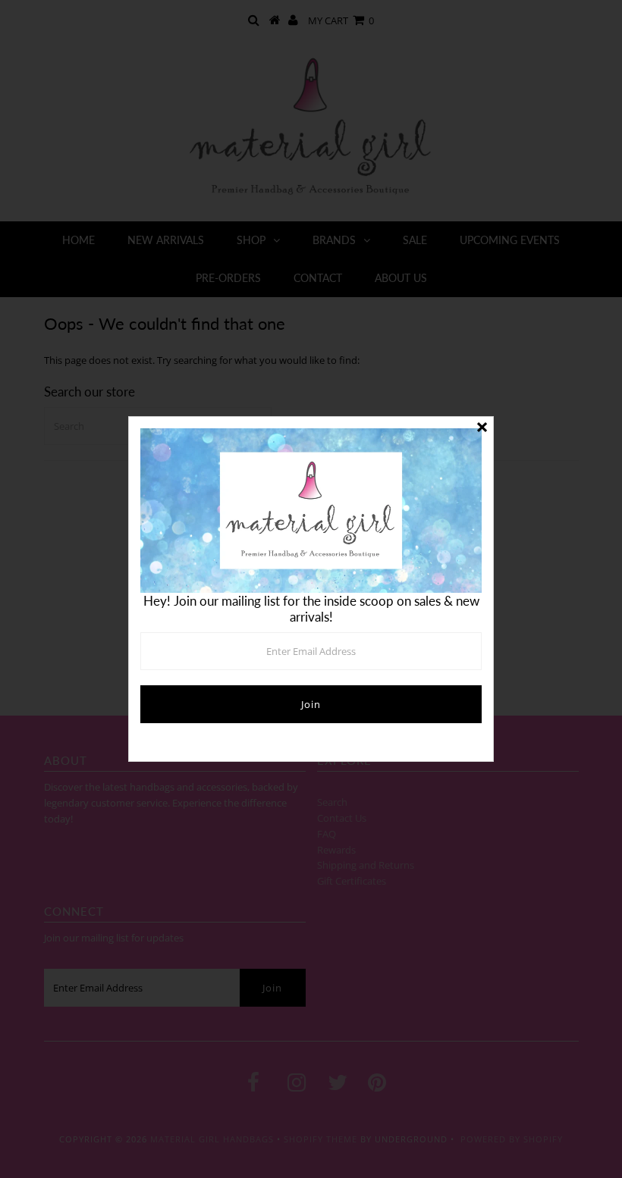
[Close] (481, 428)
